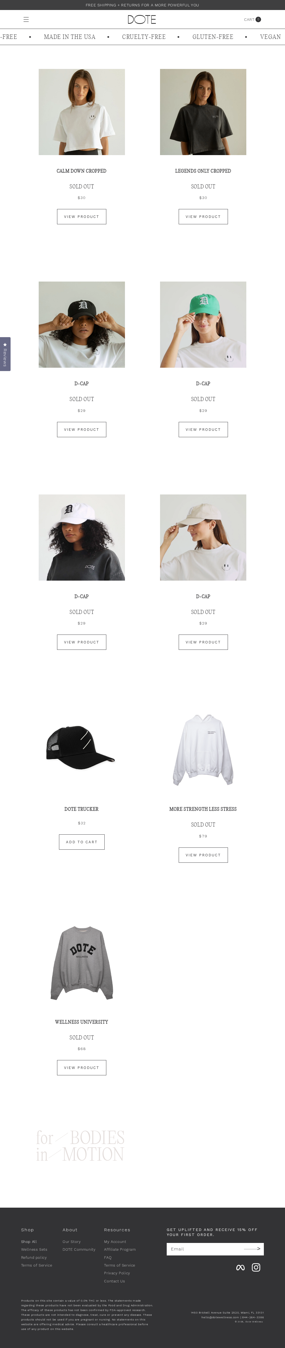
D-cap (203, 597)
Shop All (29, 1242)
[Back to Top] (264, 1274)
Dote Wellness (254, 1321)
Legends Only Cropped (203, 171)
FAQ (108, 1257)
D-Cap (203, 384)
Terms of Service (36, 1265)
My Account (115, 1242)
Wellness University (81, 1022)
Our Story (72, 1242)
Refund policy (34, 1257)
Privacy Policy (117, 1273)
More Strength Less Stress (203, 809)
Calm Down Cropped (82, 171)
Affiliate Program (120, 1249)
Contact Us (114, 1281)
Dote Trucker (82, 809)
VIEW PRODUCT (81, 217)
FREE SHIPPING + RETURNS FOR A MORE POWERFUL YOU (142, 5)
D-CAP (82, 384)
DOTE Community (79, 1249)
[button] (20, 19)
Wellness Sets (34, 1249)
